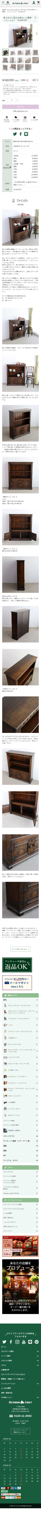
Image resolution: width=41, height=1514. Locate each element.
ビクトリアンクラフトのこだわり (13, 1374)
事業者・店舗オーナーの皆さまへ (13, 1379)
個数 (3, 100)
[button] (36, 34)
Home (4, 9)
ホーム (3, 1347)
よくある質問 (6, 1388)
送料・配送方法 (6, 1393)
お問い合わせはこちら (20, 111)
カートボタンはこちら (19, 949)
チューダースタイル (13, 9)
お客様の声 (5, 1370)
